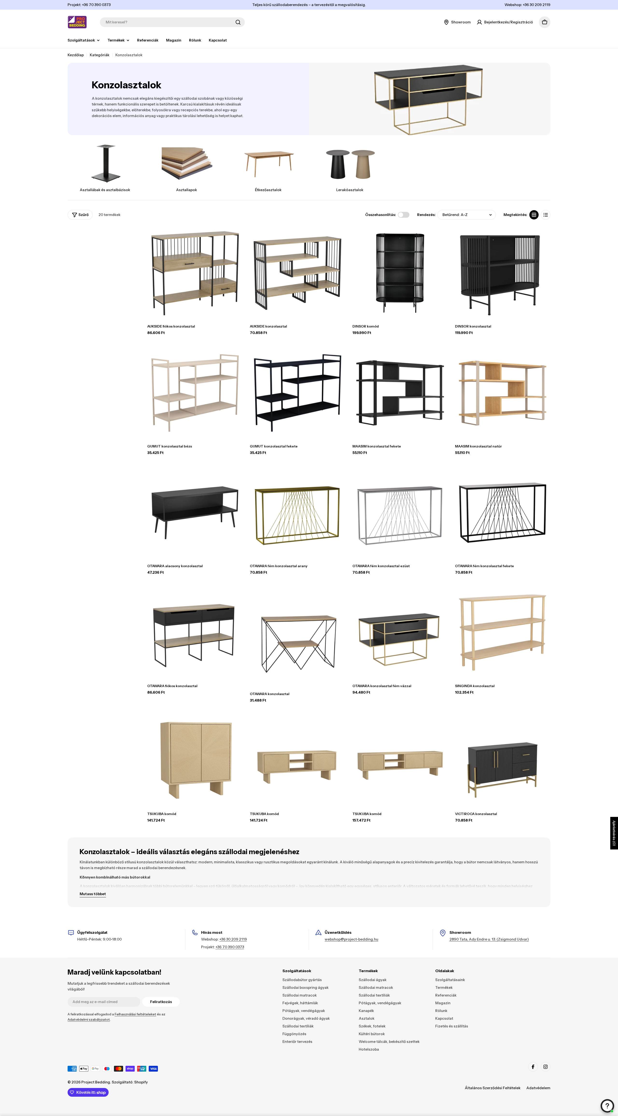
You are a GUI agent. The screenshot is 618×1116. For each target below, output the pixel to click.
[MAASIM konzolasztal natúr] (502, 393)
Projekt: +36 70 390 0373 (89, 4)
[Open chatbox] (607, 1106)
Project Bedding (95, 1082)
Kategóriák (99, 55)
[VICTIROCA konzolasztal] (502, 760)
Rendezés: (426, 214)
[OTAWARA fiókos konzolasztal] (195, 632)
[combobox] (172, 22)
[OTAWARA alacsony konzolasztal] (195, 512)
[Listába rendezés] (545, 215)
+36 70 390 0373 (230, 947)
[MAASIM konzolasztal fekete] (400, 393)
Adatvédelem (538, 1088)
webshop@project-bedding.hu (351, 939)
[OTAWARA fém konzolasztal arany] (297, 512)
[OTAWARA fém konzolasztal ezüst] (400, 512)
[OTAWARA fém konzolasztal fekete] (502, 512)
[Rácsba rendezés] (534, 215)
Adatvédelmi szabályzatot (89, 1019)
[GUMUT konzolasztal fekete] (297, 393)
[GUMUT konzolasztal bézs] (195, 393)
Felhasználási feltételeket (135, 1014)
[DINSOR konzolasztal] (502, 273)
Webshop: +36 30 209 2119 (527, 4)
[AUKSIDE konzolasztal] (297, 273)
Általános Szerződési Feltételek (492, 1088)
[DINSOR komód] (400, 273)
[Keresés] (238, 22)
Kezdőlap (76, 55)
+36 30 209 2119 (233, 939)
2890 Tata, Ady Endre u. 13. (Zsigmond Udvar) (489, 939)
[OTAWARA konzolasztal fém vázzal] (400, 632)
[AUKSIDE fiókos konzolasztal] (195, 273)
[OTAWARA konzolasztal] (297, 636)
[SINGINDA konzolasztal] (502, 632)
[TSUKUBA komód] (195, 760)
